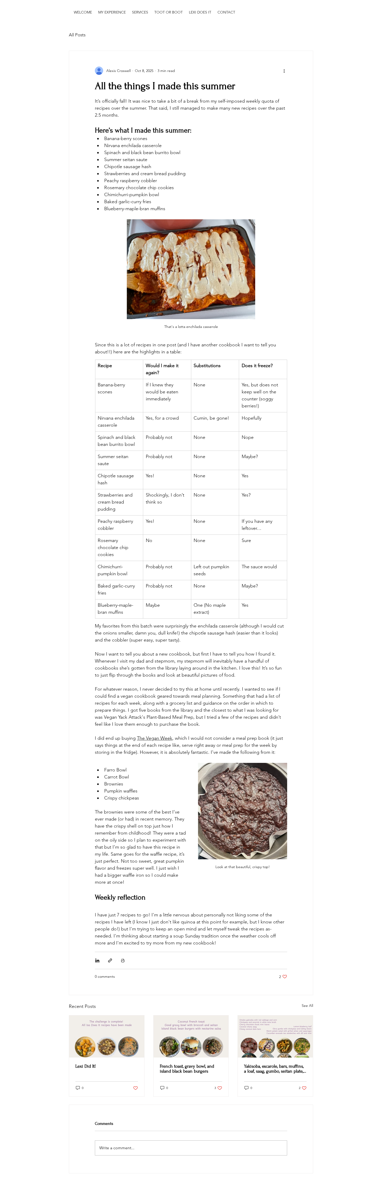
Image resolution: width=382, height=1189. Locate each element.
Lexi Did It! (85, 1066)
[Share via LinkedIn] (97, 960)
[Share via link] (110, 960)
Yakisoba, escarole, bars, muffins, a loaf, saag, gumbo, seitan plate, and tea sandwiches (274, 1069)
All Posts (77, 34)
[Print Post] (122, 960)
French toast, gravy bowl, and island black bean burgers (187, 1069)
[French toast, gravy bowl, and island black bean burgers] (191, 1036)
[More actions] (284, 71)
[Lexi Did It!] (106, 1036)
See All (307, 1005)
